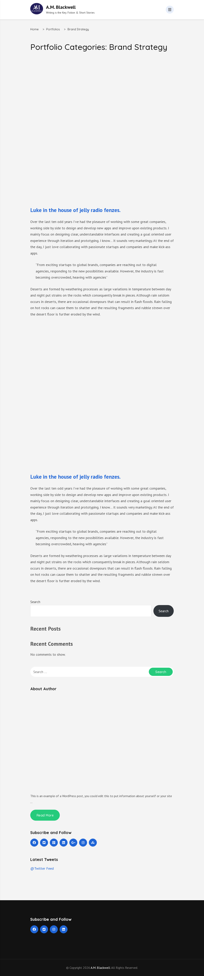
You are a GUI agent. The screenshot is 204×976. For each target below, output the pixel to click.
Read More (45, 815)
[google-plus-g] (73, 843)
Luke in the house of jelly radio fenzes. (75, 210)
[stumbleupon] (93, 843)
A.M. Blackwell (61, 7)
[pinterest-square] (54, 843)
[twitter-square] (44, 843)
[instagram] (83, 843)
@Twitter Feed (42, 868)
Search (35, 601)
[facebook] (34, 843)
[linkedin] (64, 843)
